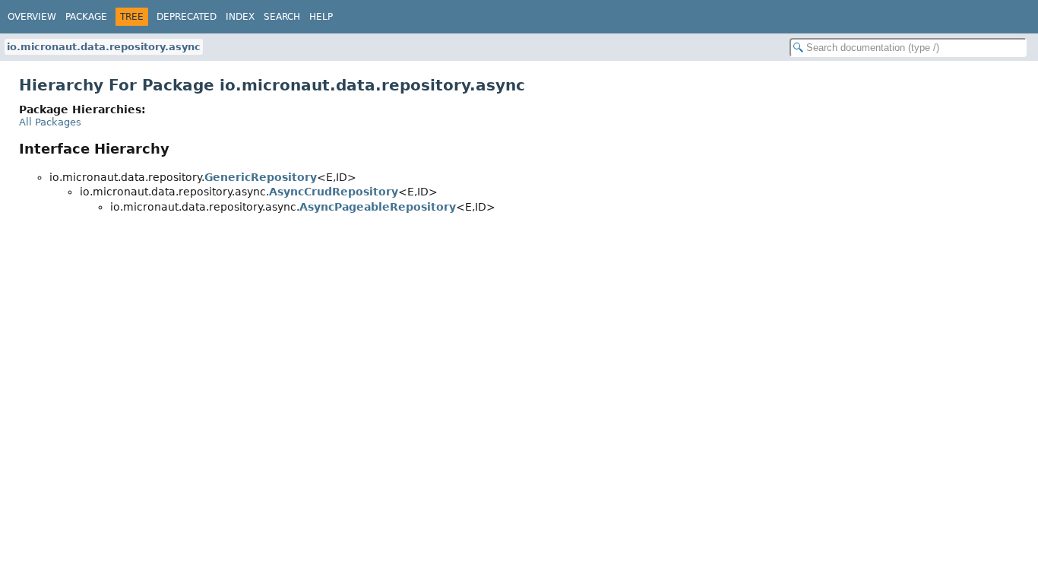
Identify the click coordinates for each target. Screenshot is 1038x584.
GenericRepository (260, 177)
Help (321, 16)
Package (86, 16)
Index (240, 16)
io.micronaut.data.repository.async (104, 46)
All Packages (50, 122)
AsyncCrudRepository (333, 192)
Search (282, 16)
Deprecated (187, 16)
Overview (32, 16)
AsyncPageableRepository (377, 207)
